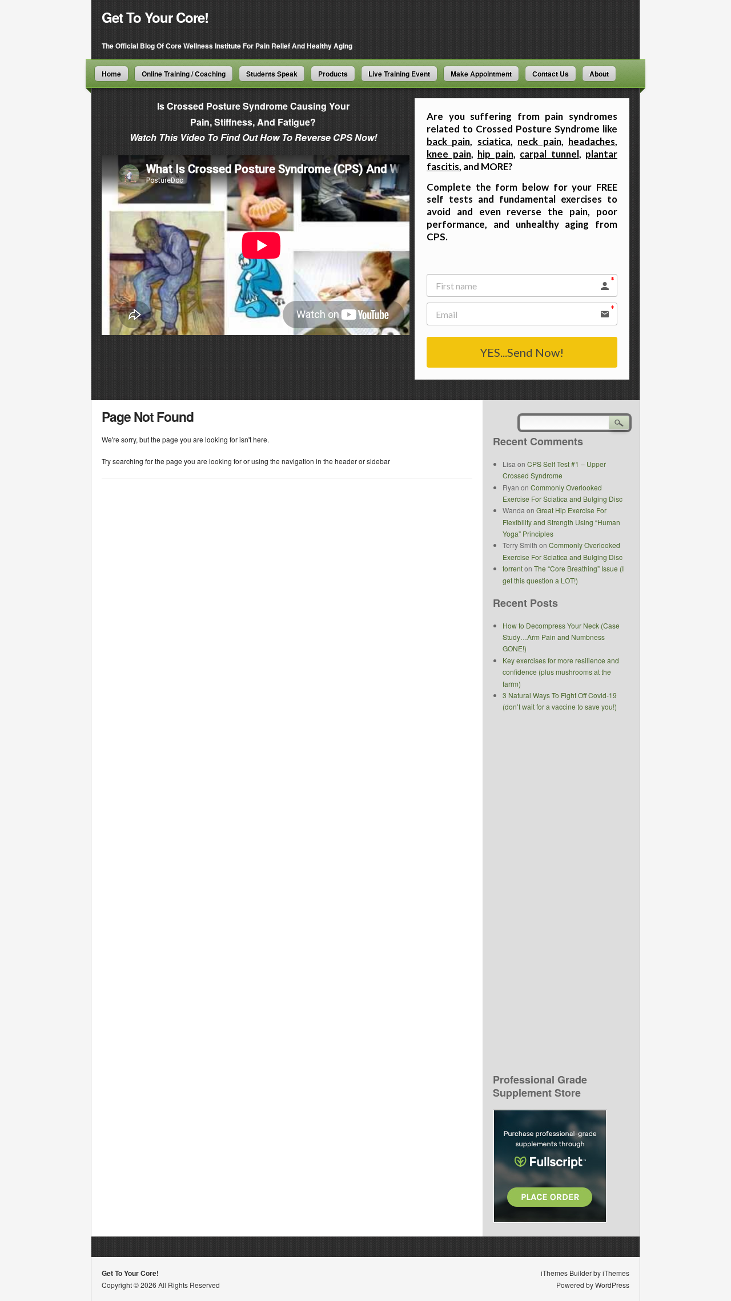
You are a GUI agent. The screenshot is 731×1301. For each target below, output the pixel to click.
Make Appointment (481, 74)
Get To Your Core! (155, 17)
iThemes (616, 1273)
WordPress (612, 1285)
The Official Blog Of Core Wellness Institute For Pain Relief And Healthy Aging (227, 46)
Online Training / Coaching (184, 74)
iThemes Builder (566, 1273)
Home (111, 74)
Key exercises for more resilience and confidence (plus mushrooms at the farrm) (561, 671)
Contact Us (550, 74)
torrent (513, 568)
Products (333, 74)
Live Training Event (399, 74)
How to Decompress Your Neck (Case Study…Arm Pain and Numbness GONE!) (561, 637)
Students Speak (272, 74)
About (599, 74)
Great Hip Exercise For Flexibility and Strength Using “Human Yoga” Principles (561, 521)
